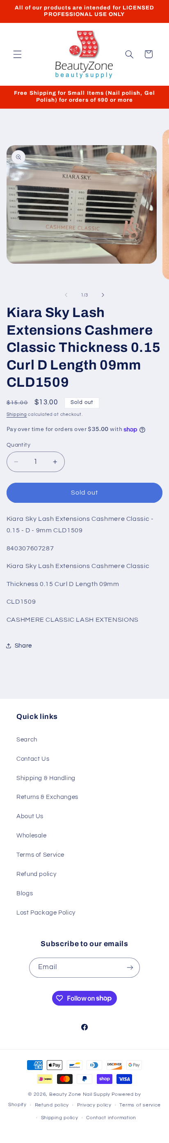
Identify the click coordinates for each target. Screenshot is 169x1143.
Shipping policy (59, 1118)
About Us (29, 816)
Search (26, 740)
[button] (17, 54)
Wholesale (31, 836)
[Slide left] (66, 295)
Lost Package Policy (45, 913)
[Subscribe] (130, 968)
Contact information (111, 1118)
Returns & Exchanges (47, 797)
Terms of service (140, 1105)
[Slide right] (103, 295)
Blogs (24, 893)
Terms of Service (40, 855)
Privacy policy (94, 1105)
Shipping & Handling (45, 778)
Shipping (17, 414)
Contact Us (32, 759)
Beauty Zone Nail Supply (79, 1094)
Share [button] (23, 646)
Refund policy (36, 874)
